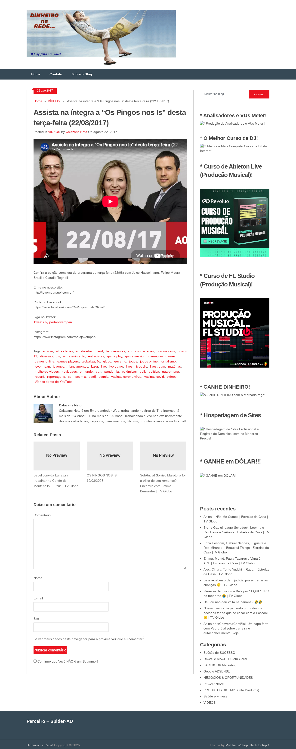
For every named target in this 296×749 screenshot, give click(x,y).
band (99, 351)
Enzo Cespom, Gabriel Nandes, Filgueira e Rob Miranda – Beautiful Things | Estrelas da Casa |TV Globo (236, 547)
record (39, 376)
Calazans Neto (76, 132)
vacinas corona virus (126, 376)
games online (44, 361)
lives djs (141, 366)
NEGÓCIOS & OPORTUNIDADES (228, 677)
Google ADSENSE (217, 671)
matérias (174, 366)
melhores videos (47, 371)
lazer (94, 366)
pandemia (111, 371)
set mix (80, 376)
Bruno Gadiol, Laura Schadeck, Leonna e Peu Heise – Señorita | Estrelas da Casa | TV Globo (236, 532)
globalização (91, 361)
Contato (55, 74)
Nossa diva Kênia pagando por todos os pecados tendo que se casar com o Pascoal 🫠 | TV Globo (236, 612)
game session (135, 356)
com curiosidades (141, 351)
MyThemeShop (236, 745)
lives (129, 366)
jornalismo (168, 361)
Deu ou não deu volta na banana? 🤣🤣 (233, 602)
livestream (157, 366)
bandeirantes (115, 351)
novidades (69, 371)
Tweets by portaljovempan (53, 322)
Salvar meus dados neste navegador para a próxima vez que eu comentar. (88, 639)
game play (114, 356)
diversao (46, 356)
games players (68, 361)
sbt (70, 376)
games (171, 356)
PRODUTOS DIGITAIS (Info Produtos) (231, 690)
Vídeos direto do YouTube (54, 382)
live (103, 366)
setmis (103, 376)
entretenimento (74, 356)
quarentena (170, 371)
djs (58, 356)
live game (116, 366)
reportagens (56, 376)
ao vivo (48, 351)
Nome (38, 578)
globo (107, 361)
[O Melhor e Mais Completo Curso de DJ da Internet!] (234, 151)
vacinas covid (154, 376)
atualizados (84, 351)
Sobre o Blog (81, 74)
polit (143, 371)
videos (171, 376)
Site (36, 618)
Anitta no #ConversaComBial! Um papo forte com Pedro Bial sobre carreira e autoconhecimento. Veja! (236, 628)
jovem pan (42, 366)
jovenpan (59, 366)
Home (35, 74)
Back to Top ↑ (259, 745)
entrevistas (96, 356)
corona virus (166, 351)
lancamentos (78, 366)
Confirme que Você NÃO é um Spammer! (67, 661)
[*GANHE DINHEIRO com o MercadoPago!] (232, 395)
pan (98, 371)
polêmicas (129, 371)
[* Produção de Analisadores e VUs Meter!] (232, 123)
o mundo (86, 371)
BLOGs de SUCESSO (219, 652)
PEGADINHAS (214, 684)
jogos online (149, 361)
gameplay (155, 356)
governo (120, 361)
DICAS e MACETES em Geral (225, 659)
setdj (92, 376)
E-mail (38, 598)
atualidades (64, 351)
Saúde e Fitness (215, 696)
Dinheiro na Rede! (40, 745)
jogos (133, 361)
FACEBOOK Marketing (220, 665)
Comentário (42, 515)
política (154, 371)
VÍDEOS (54, 101)
